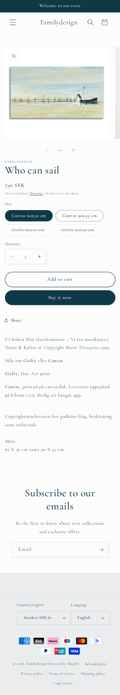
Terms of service (62, 673)
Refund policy (96, 664)
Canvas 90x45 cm (79, 215)
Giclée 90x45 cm (81, 231)
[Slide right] (73, 150)
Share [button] (16, 320)
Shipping (36, 193)
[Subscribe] (101, 549)
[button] (13, 22)
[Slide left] (46, 150)
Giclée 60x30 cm (32, 231)
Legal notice (63, 683)
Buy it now (60, 297)
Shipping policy (93, 673)
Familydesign (36, 664)
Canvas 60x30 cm (29, 215)
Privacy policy (32, 673)
